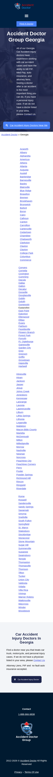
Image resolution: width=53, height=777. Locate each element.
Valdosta (22, 583)
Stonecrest (23, 538)
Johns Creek (22, 391)
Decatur (23, 289)
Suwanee (23, 552)
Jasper (19, 384)
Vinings (22, 593)
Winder (22, 607)
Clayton (24, 249)
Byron (23, 211)
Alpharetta (25, 156)
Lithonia (20, 419)
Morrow (20, 447)
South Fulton (25, 520)
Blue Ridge (25, 190)
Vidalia (21, 586)
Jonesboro (21, 395)
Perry (19, 467)
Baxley (23, 183)
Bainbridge (25, 176)
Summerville (24, 548)
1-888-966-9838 (26, 714)
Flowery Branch (27, 332)
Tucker (21, 576)
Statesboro (24, 531)
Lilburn (19, 412)
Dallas (22, 283)
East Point (24, 310)
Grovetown (24, 360)
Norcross (21, 457)
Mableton (21, 426)
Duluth (22, 301)
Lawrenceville (23, 409)
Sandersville (24, 503)
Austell (23, 173)
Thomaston (24, 562)
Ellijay (22, 320)
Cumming (23, 277)
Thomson (23, 569)
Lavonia (20, 405)
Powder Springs (24, 474)
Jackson (20, 381)
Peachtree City (24, 461)
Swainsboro (24, 555)
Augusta (24, 170)
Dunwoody (24, 304)
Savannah (23, 510)
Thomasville (24, 566)
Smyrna (22, 513)
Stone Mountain (26, 541)
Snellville (23, 517)
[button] (26, 16)
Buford (23, 208)
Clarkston (25, 242)
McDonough (22, 436)
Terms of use (32, 772)
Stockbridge (24, 534)
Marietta (20, 433)
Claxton (24, 246)
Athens (23, 163)
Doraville (23, 292)
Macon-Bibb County (26, 429)
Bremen (24, 197)
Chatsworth (26, 239)
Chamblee (25, 235)
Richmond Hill (23, 478)
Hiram (19, 377)
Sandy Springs (25, 507)
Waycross (23, 604)
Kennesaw (21, 398)
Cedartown (25, 232)
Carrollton (25, 225)
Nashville (21, 450)
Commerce (25, 260)
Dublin (22, 298)
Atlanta (23, 166)
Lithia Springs (23, 415)
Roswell (22, 500)
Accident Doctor (9, 134)
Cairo (22, 215)
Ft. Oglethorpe (26, 341)
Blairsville (25, 187)
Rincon (20, 481)
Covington (24, 273)
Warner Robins (26, 597)
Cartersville (26, 229)
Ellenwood (24, 317)
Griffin (22, 357)
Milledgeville (22, 443)
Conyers (23, 267)
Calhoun (24, 218)
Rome (21, 496)
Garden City (25, 347)
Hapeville (23, 363)
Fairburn (23, 326)
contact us (39, 660)
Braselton (25, 194)
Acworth (24, 149)
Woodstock (24, 611)
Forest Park (24, 335)
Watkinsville (24, 600)
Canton (23, 222)
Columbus (25, 256)
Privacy (18, 772)
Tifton (21, 572)
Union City (23, 579)
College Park (26, 253)
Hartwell (23, 366)
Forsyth (22, 338)
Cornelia (23, 270)
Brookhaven (26, 201)
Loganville (21, 422)
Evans (22, 323)
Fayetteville (24, 329)
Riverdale (21, 488)
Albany (23, 152)
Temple (22, 559)
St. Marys (23, 527)
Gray (21, 351)
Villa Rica (23, 590)
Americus (25, 159)
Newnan (20, 454)
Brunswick (25, 204)
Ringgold (20, 485)
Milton (19, 440)
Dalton (22, 286)
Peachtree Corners (26, 464)
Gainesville (24, 344)
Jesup (19, 388)
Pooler (19, 471)
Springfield (23, 524)
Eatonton (23, 314)
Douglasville (25, 295)
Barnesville (25, 180)
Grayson (23, 354)
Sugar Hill (23, 545)
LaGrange (21, 402)
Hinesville (21, 374)
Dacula (22, 280)
